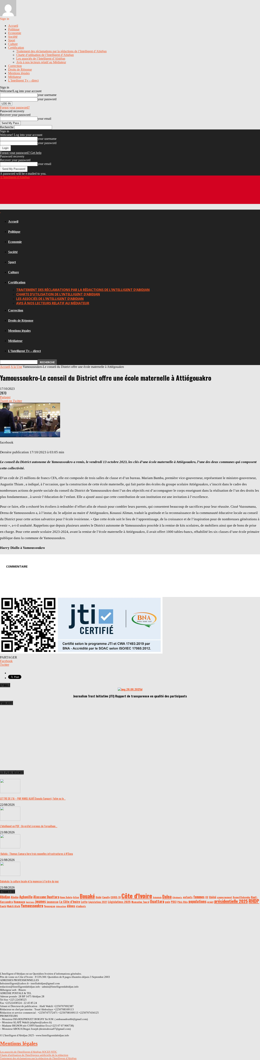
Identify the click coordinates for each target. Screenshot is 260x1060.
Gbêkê (212, 897)
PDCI (174, 902)
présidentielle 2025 (231, 901)
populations (197, 901)
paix (167, 902)
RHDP (254, 900)
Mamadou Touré (140, 902)
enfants (188, 897)
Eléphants (177, 897)
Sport (11, 40)
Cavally (106, 897)
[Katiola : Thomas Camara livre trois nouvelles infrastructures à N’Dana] (10, 847)
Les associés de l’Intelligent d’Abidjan (40, 58)
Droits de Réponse (20, 69)
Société (12, 36)
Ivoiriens (30, 902)
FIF (206, 897)
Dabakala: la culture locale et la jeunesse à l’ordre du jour (29, 881)
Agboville (25, 896)
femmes (199, 896)
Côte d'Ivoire (136, 895)
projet (210, 902)
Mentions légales (19, 73)
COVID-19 (115, 897)
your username (47, 95)
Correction (15, 66)
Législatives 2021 (97, 902)
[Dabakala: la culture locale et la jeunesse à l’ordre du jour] (10, 875)
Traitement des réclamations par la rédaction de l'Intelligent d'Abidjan (38, 1058)
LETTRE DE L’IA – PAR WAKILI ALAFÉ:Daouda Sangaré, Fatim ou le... (33, 798)
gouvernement (224, 897)
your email (44, 118)
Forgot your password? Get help (20, 152)
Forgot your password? (15, 107)
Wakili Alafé (13, 906)
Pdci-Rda (182, 902)
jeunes (40, 901)
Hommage (19, 902)
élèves (71, 906)
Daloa (167, 896)
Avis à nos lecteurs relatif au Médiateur (41, 62)
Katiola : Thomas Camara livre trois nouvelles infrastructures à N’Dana (36, 854)
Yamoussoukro (32, 905)
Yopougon (49, 906)
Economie (14, 33)
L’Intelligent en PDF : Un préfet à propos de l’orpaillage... (28, 826)
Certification (16, 47)
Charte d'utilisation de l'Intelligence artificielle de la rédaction (34, 1055)
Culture (13, 44)
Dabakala (157, 897)
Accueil (13, 25)
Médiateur (14, 77)
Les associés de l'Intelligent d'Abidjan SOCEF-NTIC (28, 1051)
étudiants (81, 906)
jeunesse (52, 901)
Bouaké (87, 896)
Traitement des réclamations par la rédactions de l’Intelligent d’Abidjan (61, 51)
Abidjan (5, 896)
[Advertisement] (74, 194)
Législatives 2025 (119, 901)
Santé (3, 906)
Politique (14, 29)
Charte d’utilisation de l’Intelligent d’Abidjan (45, 55)
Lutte (84, 902)
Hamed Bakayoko (241, 897)
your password (47, 99)
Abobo (14, 897)
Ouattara (157, 901)
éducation (61, 906)
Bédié (98, 897)
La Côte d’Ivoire (69, 901)
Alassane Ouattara (46, 896)
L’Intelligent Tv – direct (23, 80)
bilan (76, 897)
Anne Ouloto (66, 897)
